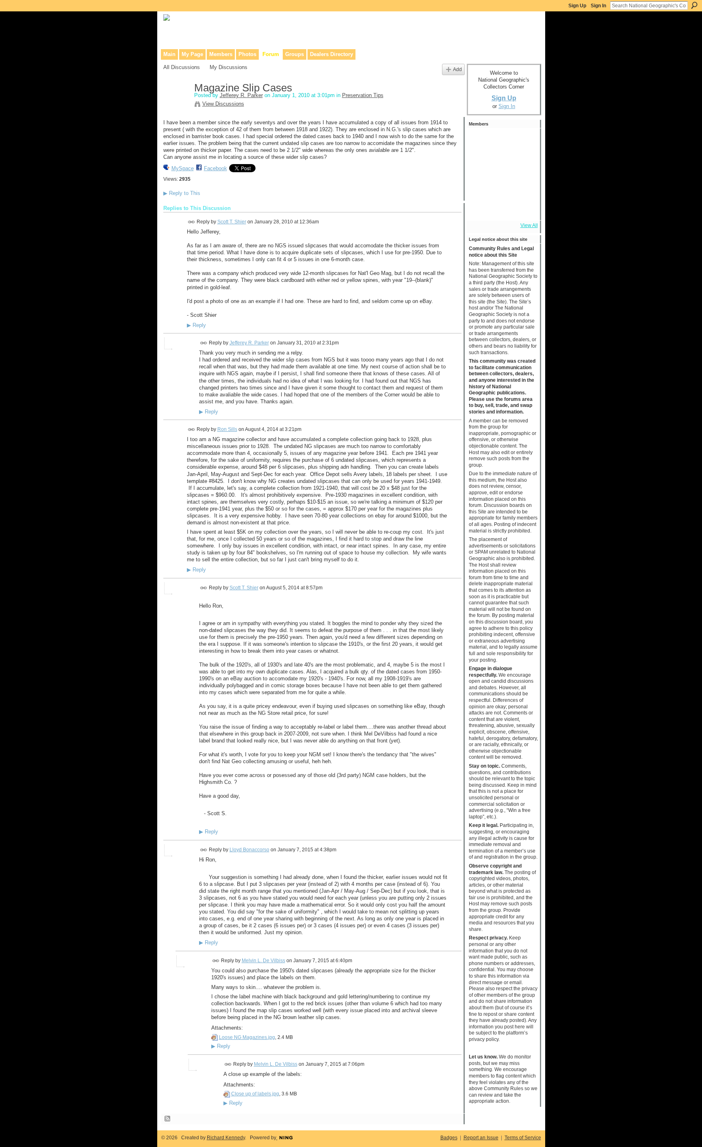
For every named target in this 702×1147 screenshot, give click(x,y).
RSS (167, 1119)
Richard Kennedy (226, 1138)
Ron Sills (227, 429)
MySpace (182, 168)
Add (457, 69)
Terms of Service (523, 1138)
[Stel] (501, 141)
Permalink (191, 222)
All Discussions (181, 67)
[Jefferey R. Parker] (176, 105)
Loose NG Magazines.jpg (247, 1037)
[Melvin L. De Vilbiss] (523, 141)
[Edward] (501, 207)
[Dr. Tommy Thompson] (523, 207)
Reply (196, 325)
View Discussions (223, 104)
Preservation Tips (363, 95)
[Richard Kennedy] (480, 163)
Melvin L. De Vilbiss (263, 960)
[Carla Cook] (523, 163)
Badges (448, 1138)
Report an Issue (481, 1138)
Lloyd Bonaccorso (249, 850)
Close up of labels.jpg (255, 1094)
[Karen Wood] (480, 207)
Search (694, 5)
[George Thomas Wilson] (501, 163)
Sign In (598, 6)
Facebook (215, 168)
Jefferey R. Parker (241, 95)
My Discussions (228, 67)
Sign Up (577, 6)
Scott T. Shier (231, 222)
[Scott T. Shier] (480, 141)
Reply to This (181, 193)
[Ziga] (523, 185)
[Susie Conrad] (501, 185)
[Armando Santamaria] (480, 185)
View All (529, 225)
